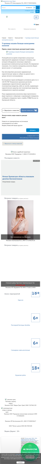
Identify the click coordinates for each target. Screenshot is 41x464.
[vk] (35, 110)
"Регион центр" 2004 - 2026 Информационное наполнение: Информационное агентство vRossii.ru (29, 439)
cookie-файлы (18, 454)
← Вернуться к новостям (11, 110)
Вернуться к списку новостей (13, 143)
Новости (10, 38)
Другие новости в (27, 110)
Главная (4, 38)
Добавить (33, 130)
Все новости (12, 29)
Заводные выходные (30, 29)
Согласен (20, 462)
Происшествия (19, 38)
